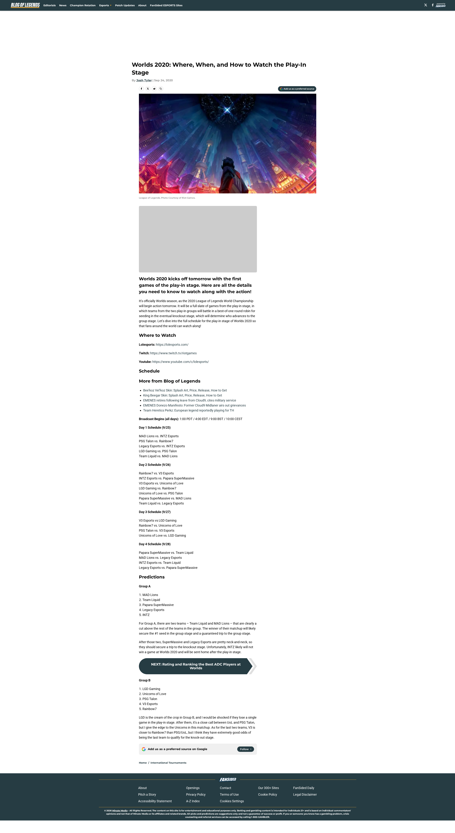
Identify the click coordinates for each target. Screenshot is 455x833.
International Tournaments (168, 762)
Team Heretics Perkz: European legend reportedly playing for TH (188, 410)
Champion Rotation (83, 5)
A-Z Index (193, 801)
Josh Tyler (144, 80)
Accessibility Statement (155, 801)
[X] (425, 5)
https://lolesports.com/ (172, 344)
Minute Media (119, 810)
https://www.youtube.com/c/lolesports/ (180, 362)
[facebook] (433, 5)
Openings (193, 788)
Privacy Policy (196, 794)
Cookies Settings (232, 801)
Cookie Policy (267, 794)
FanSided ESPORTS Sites (166, 5)
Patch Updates (125, 5)
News (62, 5)
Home (143, 762)
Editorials (49, 5)
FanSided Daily (303, 788)
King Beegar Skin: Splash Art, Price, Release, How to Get (182, 395)
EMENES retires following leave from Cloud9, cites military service (189, 400)
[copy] (160, 88)
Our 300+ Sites (268, 788)
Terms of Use (229, 794)
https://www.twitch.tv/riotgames (173, 353)
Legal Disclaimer (305, 794)
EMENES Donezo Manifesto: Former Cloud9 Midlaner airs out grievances (194, 405)
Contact (225, 788)
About (142, 5)
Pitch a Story (147, 794)
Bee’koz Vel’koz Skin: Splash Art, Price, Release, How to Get (185, 390)
